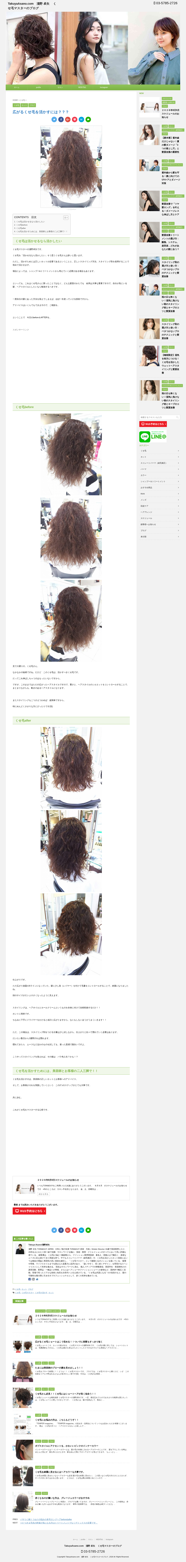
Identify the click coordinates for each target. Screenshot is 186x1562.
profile (38, 87)
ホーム (16, 87)
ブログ (30, 1289)
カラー (143, 475)
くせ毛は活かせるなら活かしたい (30, 222)
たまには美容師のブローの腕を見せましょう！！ (59, 1368)
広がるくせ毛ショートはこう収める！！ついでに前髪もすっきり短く (69, 1342)
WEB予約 (82, 87)
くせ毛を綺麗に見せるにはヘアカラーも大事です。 (60, 1472)
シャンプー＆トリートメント (153, 481)
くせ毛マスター (28, 1293)
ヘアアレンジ (146, 512)
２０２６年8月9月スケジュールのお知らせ (58, 1180)
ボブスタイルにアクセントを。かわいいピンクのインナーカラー (66, 1446)
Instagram (104, 87)
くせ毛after (21, 228)
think (143, 494)
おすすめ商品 (146, 487)
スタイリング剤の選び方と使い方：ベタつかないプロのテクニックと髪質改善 (170, 269)
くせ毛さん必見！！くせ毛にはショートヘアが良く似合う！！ (65, 1394)
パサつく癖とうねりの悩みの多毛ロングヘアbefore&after (46, 1519)
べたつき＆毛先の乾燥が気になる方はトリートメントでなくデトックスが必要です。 (59, 1523)
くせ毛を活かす (41, 1293)
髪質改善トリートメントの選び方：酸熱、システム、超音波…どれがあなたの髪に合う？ (170, 242)
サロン (60, 87)
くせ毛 (17, 1289)
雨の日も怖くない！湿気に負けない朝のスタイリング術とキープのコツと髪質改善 (170, 304)
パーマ (143, 469)
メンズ (143, 500)
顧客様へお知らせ (148, 524)
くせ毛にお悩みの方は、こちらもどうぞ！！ (57, 1420)
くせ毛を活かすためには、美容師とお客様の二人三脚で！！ (42, 231)
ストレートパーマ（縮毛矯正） (154, 463)
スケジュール (146, 518)
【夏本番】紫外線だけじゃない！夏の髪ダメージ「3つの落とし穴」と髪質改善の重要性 (170, 145)
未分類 (143, 537)
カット (24, 1289)
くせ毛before (22, 225)
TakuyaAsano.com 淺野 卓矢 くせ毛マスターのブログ (93, 1546)
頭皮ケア (144, 506)
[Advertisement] (35, 351)
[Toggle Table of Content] (64, 217)
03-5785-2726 (166, 3)
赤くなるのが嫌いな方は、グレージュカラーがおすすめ (62, 1498)
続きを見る (43, 1194)
